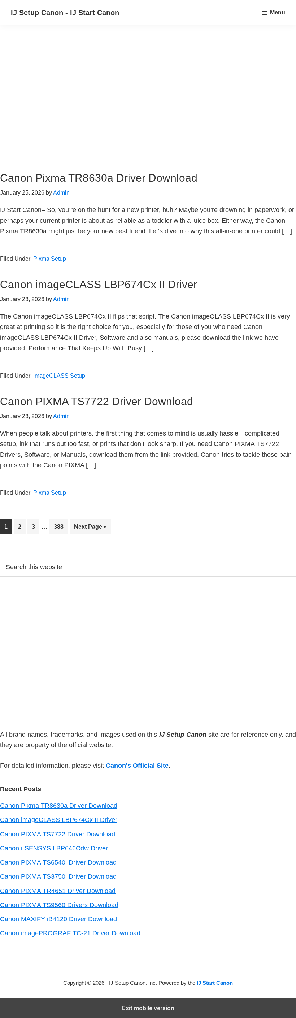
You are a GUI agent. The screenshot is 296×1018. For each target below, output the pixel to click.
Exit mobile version (148, 1007)
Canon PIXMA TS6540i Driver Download (58, 862)
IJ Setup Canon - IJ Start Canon (65, 13)
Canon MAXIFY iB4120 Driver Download (58, 919)
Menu (277, 12)
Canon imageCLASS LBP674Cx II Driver (98, 284)
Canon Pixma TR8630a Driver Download (98, 178)
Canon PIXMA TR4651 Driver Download (58, 890)
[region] (148, 107)
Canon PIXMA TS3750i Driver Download (58, 876)
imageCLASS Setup (59, 376)
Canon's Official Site (137, 765)
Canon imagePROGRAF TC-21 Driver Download (70, 933)
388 (60, 526)
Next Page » (90, 528)
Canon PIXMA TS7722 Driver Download (96, 401)
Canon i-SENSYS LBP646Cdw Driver (54, 848)
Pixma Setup (49, 259)
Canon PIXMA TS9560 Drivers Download (59, 905)
